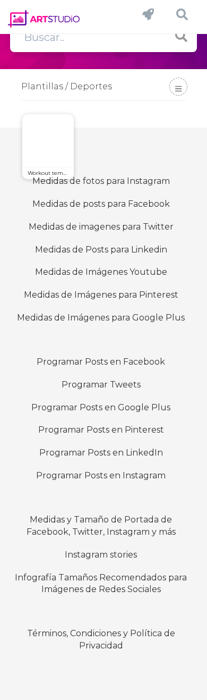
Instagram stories (101, 555)
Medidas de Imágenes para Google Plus (101, 318)
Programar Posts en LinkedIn (101, 453)
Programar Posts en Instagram (101, 475)
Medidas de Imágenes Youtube (101, 272)
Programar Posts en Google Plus (100, 407)
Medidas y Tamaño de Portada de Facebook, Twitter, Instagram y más (101, 526)
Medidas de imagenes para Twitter (101, 227)
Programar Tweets (101, 384)
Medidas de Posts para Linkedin (101, 249)
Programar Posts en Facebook (101, 362)
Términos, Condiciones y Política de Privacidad (101, 639)
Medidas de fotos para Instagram (101, 181)
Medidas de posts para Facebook (101, 204)
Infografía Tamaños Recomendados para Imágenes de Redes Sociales (101, 583)
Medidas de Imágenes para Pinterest (101, 295)
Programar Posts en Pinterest (101, 430)
